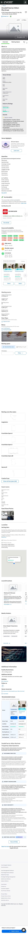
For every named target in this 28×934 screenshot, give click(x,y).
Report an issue (5, 846)
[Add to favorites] (26, 12)
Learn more (23, 203)
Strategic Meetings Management (8, 876)
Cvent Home (3, 884)
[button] (13, 214)
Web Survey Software (6, 878)
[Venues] (25, 2)
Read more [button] (6, 599)
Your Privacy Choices (5, 890)
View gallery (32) (21, 37)
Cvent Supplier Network (6, 865)
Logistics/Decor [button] (6, 636)
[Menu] (1, 2)
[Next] (26, 42)
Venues (4, 5)
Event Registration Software (7, 872)
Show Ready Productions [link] (10, 626)
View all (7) (4, 193)
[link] (12, 620)
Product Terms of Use (6, 896)
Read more (3, 537)
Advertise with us (5, 900)
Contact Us (3, 886)
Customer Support (5, 888)
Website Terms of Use (6, 898)
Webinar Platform (5, 881)
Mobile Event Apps (5, 874)
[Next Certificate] (25, 214)
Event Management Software (7, 870)
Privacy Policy (4, 893)
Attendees (4, 351)
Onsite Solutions (4, 867)
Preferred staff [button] (14, 636)
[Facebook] (2, 686)
